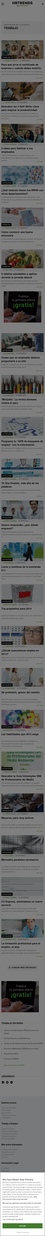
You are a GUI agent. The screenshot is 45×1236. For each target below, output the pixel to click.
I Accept (22, 1226)
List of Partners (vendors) (12, 1219)
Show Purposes (22, 1232)
